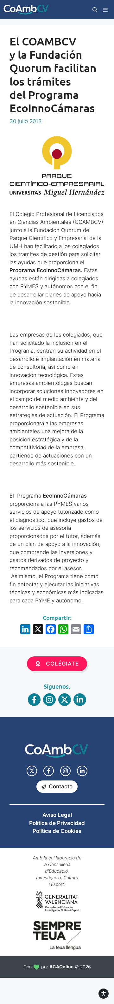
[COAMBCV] (26, 9)
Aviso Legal (57, 815)
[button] (95, 9)
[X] (38, 630)
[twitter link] (32, 771)
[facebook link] (48, 771)
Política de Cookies (57, 831)
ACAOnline (61, 966)
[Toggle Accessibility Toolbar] (103, 993)
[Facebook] (50, 630)
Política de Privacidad (57, 823)
